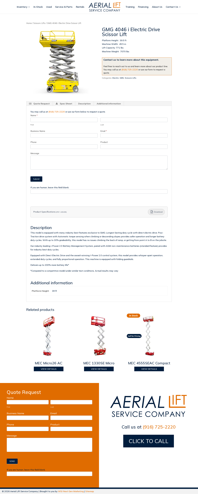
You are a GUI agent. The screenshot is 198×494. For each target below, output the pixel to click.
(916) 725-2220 (129, 69)
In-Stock (38, 7)
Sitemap (89, 491)
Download (158, 212)
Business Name (37, 131)
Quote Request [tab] (41, 103)
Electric (115, 78)
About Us (157, 7)
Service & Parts (63, 7)
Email (103, 131)
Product (104, 142)
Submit (36, 179)
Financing (143, 7)
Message (34, 153)
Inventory (22, 7)
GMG (122, 78)
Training (130, 7)
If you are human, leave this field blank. (49, 187)
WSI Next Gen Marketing (71, 491)
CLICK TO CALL (148, 441)
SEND (12, 461)
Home (29, 23)
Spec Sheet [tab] (66, 103)
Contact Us (172, 7)
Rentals (80, 7)
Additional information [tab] (109, 103)
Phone (33, 142)
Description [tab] (84, 103)
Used (49, 7)
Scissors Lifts (39, 23)
